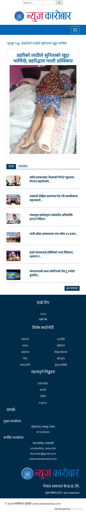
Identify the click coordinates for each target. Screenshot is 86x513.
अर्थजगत (25, 352)
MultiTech (77, 509)
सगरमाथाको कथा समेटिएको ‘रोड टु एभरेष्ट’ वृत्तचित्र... (52, 274)
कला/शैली (25, 365)
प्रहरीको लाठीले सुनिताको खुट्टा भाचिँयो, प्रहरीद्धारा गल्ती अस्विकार (43, 58)
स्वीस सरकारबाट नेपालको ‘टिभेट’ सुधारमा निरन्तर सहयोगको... (52, 180)
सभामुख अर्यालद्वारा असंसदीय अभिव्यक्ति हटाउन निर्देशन (51, 217)
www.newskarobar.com (43, 459)
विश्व (25, 358)
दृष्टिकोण (61, 345)
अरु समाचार (72, 288)
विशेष (43, 396)
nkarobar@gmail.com (43, 453)
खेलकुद (61, 358)
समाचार (25, 339)
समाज (25, 345)
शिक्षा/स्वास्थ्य (60, 352)
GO (59, 3)
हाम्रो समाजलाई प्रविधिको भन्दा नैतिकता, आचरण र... (52, 255)
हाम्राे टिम (43, 302)
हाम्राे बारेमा (43, 383)
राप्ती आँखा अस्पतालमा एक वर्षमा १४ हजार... (54, 234)
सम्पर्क (43, 390)
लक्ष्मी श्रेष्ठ (43, 319)
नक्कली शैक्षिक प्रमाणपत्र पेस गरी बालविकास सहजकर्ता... (54, 198)
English (43, 402)
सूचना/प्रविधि (61, 365)
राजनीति (61, 339)
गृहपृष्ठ (11, 43)
